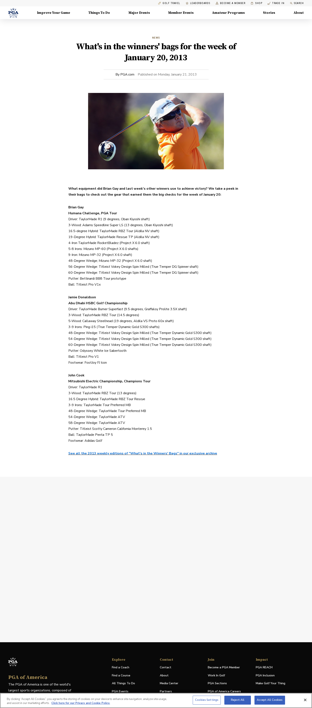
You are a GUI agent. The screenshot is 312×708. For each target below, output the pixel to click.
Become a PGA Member (224, 667)
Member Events (181, 13)
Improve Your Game (53, 13)
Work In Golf (216, 675)
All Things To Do (123, 683)
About (299, 13)
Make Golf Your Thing (270, 683)
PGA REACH (264, 667)
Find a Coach (120, 667)
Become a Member (233, 3)
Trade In (276, 3)
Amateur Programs (228, 13)
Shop (256, 3)
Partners (166, 691)
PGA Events (120, 691)
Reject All (237, 700)
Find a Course (121, 675)
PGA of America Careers (224, 691)
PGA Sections (217, 683)
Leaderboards (200, 3)
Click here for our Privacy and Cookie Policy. (80, 703)
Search (299, 3)
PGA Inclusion (265, 675)
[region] (156, 700)
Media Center (169, 683)
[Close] (305, 700)
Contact (165, 667)
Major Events (139, 13)
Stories (269, 13)
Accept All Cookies (269, 700)
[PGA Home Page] (13, 12)
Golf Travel (171, 3)
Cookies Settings (206, 700)
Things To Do (99, 13)
